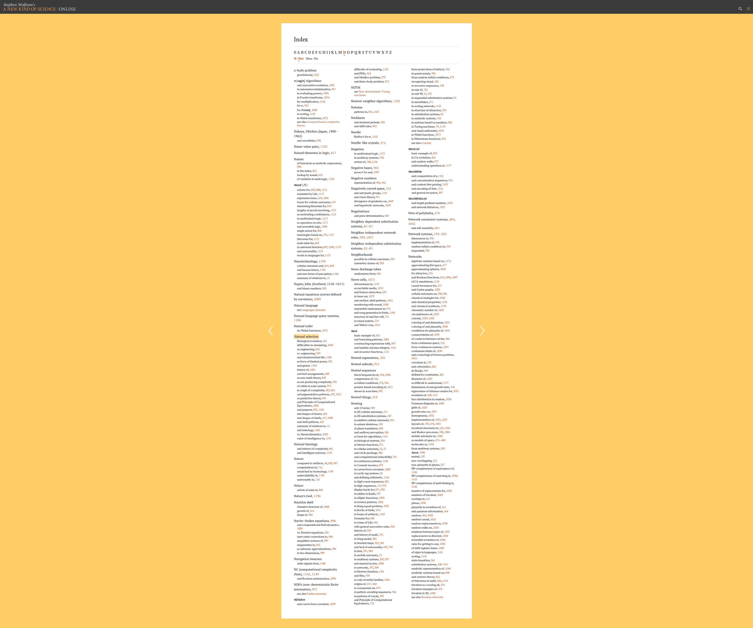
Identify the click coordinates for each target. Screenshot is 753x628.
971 (378, 197)
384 (383, 440)
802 (317, 243)
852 (314, 171)
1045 (447, 330)
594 (382, 375)
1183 (382, 514)
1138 (321, 475)
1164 (386, 477)
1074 (326, 97)
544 (446, 511)
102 (382, 358)
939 (368, 575)
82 (365, 248)
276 (431, 273)
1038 (448, 399)
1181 (440, 552)
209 (443, 448)
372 (383, 143)
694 (385, 547)
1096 (326, 198)
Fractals (426, 143)
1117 (321, 194)
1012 (338, 394)
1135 (376, 284)
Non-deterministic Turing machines (372, 93)
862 (434, 366)
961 (382, 543)
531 (388, 188)
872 (378, 588)
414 (312, 511)
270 (430, 93)
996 (333, 521)
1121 (333, 214)
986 (380, 453)
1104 (314, 365)
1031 (442, 207)
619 (320, 198)
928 (382, 263)
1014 (377, 325)
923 (318, 545)
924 (369, 73)
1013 (380, 288)
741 (395, 457)
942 (384, 182)
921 (377, 543)
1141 (384, 193)
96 (381, 473)
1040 (442, 298)
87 (371, 226)
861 (333, 390)
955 (392, 420)
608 (372, 518)
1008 (330, 418)
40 (325, 463)
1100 (297, 320)
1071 (390, 387)
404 (325, 414)
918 (444, 139)
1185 (321, 409)
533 (442, 343)
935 (437, 242)
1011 (378, 510)
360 (374, 584)
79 (437, 126)
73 (380, 555)
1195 (329, 453)
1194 (443, 306)
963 (374, 126)
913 (384, 485)
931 (365, 551)
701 (426, 90)
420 (381, 424)
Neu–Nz (312, 58)
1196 (322, 270)
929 (392, 259)
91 (455, 98)
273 (452, 77)
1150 (331, 179)
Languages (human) (313, 310)
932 (383, 489)
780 (369, 162)
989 (371, 551)
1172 (448, 261)
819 (329, 206)
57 (384, 449)
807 (325, 247)
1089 (441, 548)
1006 (386, 339)
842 (318, 349)
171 (385, 412)
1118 (436, 281)
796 (382, 157)
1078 (441, 130)
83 (442, 114)
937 (387, 559)
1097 (455, 277)
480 (443, 440)
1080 (385, 304)
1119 (320, 251)
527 (442, 465)
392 (330, 361)
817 (333, 153)
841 (327, 266)
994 (433, 73)
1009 (317, 299)
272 (381, 383)
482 (441, 374)
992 (319, 140)
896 (299, 167)
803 (313, 190)
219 (375, 397)
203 (443, 234)
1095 (331, 85)
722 (372, 603)
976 (388, 308)
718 (317, 479)
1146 (414, 472)
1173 (338, 247)
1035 (386, 506)
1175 (333, 210)
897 (393, 343)
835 (370, 112)
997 (326, 541)
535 (326, 532)
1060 (441, 403)
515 (439, 285)
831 (315, 409)
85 (365, 226)
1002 (330, 345)
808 (318, 190)
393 (318, 353)
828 (330, 463)
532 (429, 362)
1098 (324, 226)
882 (321, 490)
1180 (328, 357)
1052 (433, 519)
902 (324, 288)
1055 (414, 358)
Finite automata (316, 594)
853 (378, 335)
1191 (328, 438)
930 (440, 293)
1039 (431, 318)
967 (335, 463)
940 (426, 370)
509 (362, 237)
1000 (300, 528)
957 (334, 89)
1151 (324, 190)
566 (376, 379)
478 (452, 387)
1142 (322, 101)
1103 (445, 184)
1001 (312, 369)
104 (439, 118)
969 (379, 273)
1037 (369, 237)
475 (437, 440)
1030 (439, 351)
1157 (331, 235)
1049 (390, 201)
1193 (322, 261)
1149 (315, 574)
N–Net (299, 58)
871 (381, 444)
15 (328, 278)
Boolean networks (432, 597)
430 (386, 216)
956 (386, 383)
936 (432, 238)
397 (324, 398)
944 (394, 592)
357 (369, 584)
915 (376, 364)
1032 (411, 223)
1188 (322, 563)
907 (441, 193)
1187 (376, 112)
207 (382, 559)
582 (436, 81)
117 (379, 485)
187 (389, 416)
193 (436, 234)
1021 (316, 75)
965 (376, 522)
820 (439, 581)
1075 (371, 279)
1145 (414, 479)
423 (332, 394)
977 (436, 161)
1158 (374, 162)
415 (325, 341)
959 (444, 110)
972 (387, 81)
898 (447, 572)
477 (445, 265)
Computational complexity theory (318, 123)
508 (429, 395)
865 (434, 157)
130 (442, 85)
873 (381, 465)
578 (376, 321)
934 (369, 530)
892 (381, 391)
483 (452, 219)
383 (328, 390)
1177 (448, 165)
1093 (326, 93)
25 (381, 449)
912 (306, 105)
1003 (325, 434)
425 (322, 422)
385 (310, 515)
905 (387, 481)
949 (448, 246)
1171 (325, 222)
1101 (396, 101)
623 (320, 175)
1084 (388, 375)
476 (437, 213)
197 (371, 567)
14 (328, 426)
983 (381, 428)
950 (383, 122)
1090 (314, 110)
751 (387, 317)
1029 (441, 310)
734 (390, 547)
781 (325, 235)
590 (441, 432)
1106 (335, 274)
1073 (325, 118)
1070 (450, 203)
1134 (385, 69)
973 (329, 386)
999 (322, 553)
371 (431, 102)
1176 (445, 581)
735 (381, 534)
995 (382, 596)
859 (324, 378)
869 (332, 266)
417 (324, 418)
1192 (375, 136)
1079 (371, 296)
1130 (385, 461)
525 (441, 428)
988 (450, 122)
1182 (323, 146)
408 (327, 374)
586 (386, 432)
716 (320, 467)
